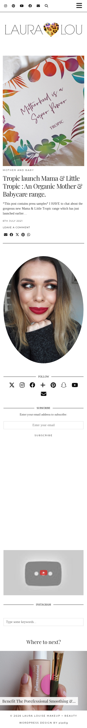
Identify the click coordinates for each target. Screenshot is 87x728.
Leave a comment (16, 227)
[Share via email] (6, 234)
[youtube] (75, 385)
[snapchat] (64, 385)
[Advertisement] (43, 495)
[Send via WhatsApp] (28, 234)
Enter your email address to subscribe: (43, 414)
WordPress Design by (43, 722)
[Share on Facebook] (11, 234)
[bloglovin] (42, 385)
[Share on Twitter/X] (17, 234)
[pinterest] (53, 385)
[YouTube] (22, 6)
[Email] (38, 6)
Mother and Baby (18, 170)
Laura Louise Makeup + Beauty (50, 715)
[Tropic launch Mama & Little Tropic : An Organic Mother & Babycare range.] (43, 111)
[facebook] (32, 385)
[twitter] (12, 385)
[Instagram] (5, 6)
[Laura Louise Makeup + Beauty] (43, 27)
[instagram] (22, 385)
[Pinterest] (13, 6)
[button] (80, 6)
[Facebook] (30, 6)
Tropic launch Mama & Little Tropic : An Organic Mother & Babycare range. (42, 186)
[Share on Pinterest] (23, 234)
